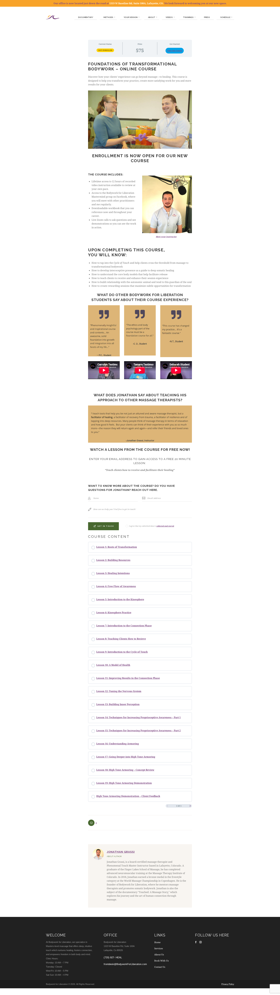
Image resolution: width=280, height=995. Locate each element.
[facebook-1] (196, 942)
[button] (92, 823)
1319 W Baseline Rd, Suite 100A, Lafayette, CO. (136, 3)
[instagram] (200, 942)
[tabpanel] (140, 296)
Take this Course (174, 50)
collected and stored (165, 526)
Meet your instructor (166, 236)
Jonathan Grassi (121, 851)
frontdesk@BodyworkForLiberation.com (125, 964)
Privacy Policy (227, 984)
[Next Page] (190, 806)
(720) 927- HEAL (113, 957)
